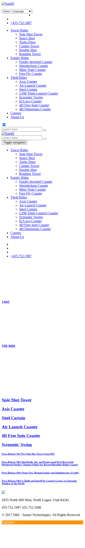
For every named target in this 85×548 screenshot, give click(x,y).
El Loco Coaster (30, 101)
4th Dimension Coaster (35, 109)
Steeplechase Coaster (33, 66)
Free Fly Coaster (30, 74)
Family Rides (19, 58)
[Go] (44, 130)
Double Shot (28, 50)
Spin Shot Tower (30, 34)
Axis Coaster (28, 81)
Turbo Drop (27, 42)
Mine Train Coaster (32, 70)
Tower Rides (19, 30)
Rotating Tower (30, 54)
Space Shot (27, 38)
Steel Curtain (28, 89)
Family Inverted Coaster (35, 62)
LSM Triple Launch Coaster (38, 93)
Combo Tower (29, 46)
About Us (17, 117)
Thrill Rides (18, 77)
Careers (15, 113)
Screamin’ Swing (31, 97)
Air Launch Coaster (32, 85)
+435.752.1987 (21, 23)
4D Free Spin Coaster (34, 105)
